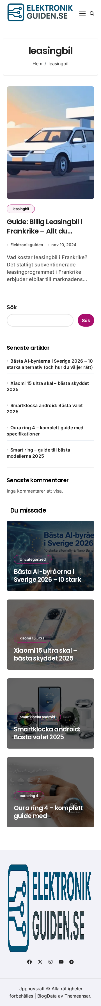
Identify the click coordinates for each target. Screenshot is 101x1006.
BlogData (47, 996)
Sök (12, 307)
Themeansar (77, 996)
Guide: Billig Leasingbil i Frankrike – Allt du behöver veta (44, 231)
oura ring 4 (29, 795)
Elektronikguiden (26, 244)
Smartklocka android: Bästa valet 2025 (47, 733)
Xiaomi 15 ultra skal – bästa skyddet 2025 (45, 654)
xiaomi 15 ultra (32, 638)
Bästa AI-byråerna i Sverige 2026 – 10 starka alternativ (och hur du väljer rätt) (49, 583)
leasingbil (21, 208)
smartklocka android (37, 717)
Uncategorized (33, 559)
